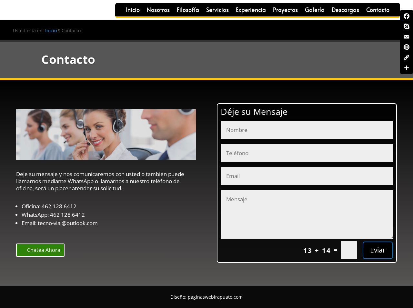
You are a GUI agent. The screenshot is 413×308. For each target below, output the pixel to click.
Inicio (133, 10)
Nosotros (158, 10)
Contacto (377, 10)
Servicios (217, 10)
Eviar (378, 249)
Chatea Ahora (43, 249)
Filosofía (188, 10)
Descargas (345, 10)
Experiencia (251, 10)
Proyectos (285, 10)
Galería (315, 10)
